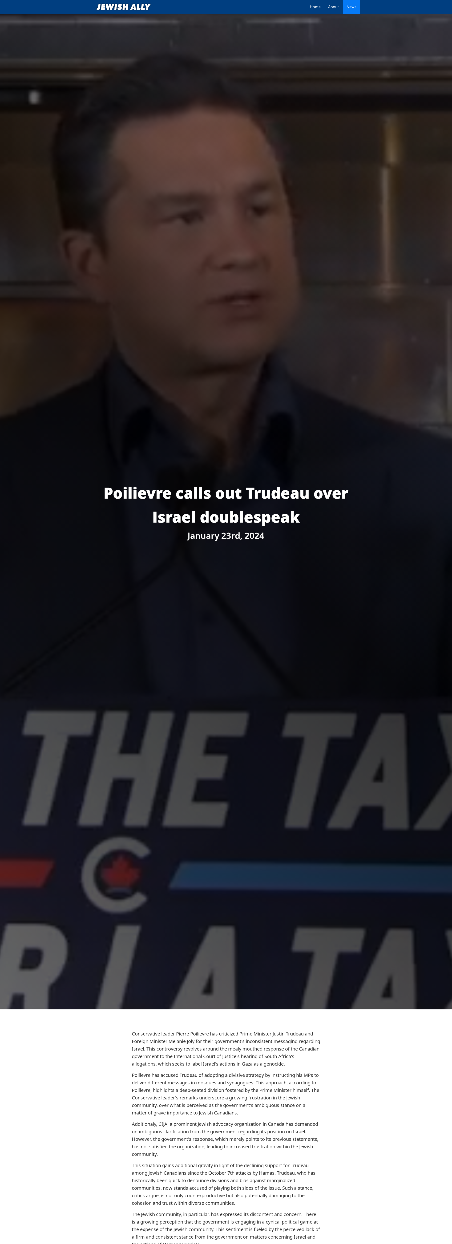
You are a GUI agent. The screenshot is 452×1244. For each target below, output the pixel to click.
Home (315, 6)
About (333, 6)
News (351, 6)
